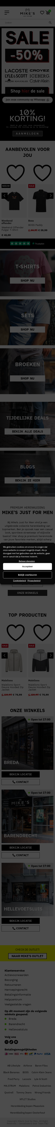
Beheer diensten (27, 561)
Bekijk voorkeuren (27, 574)
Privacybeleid (34, 580)
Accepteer (27, 566)
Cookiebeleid (19, 580)
